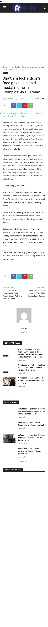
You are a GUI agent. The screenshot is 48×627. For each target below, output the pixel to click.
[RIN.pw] (4, 99)
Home (5, 67)
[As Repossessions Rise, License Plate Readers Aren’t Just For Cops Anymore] (9, 438)
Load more (23, 462)
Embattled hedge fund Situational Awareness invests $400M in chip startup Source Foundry (31, 411)
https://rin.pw (24, 332)
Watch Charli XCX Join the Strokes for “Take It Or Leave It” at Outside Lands (31, 451)
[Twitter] (19, 105)
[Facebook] (13, 105)
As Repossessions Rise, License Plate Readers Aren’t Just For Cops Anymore (31, 437)
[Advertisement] (24, 38)
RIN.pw (10, 99)
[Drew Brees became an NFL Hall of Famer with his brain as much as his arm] (9, 381)
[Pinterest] (25, 105)
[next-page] (8, 390)
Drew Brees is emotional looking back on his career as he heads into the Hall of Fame (31, 367)
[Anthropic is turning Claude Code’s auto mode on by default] (9, 425)
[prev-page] (4, 390)
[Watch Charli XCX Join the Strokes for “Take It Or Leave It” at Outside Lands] (9, 452)
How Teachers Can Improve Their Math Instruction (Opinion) (36, 293)
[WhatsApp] (30, 105)
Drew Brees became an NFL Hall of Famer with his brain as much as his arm (31, 380)
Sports (11, 67)
